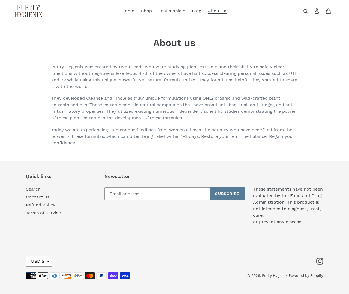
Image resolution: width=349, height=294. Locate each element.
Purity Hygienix (274, 276)
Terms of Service (43, 212)
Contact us (37, 197)
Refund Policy (40, 204)
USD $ (37, 261)
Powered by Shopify (306, 276)
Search (33, 189)
